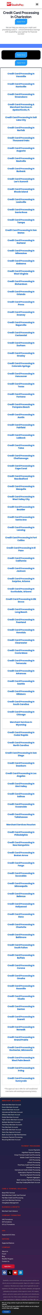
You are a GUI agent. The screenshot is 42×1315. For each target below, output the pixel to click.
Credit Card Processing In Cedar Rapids (21, 733)
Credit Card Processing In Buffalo (21, 956)
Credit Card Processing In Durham (21, 344)
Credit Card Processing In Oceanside (21, 805)
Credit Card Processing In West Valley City (21, 498)
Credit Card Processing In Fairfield (21, 426)
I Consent (6, 1312)
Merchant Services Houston (21, 824)
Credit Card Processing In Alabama (21, 262)
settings (16, 1308)
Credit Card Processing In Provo (21, 303)
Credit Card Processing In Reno (21, 915)
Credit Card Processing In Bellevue (21, 895)
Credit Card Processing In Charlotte (21, 926)
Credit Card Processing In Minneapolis (21, 884)
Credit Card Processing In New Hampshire (21, 843)
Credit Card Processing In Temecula (21, 662)
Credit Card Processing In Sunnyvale (21, 1079)
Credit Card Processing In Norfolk (21, 129)
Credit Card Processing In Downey (21, 313)
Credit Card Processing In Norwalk (21, 1028)
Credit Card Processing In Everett (21, 1018)
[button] (37, 4)
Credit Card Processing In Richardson (21, 282)
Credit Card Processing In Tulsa (21, 446)
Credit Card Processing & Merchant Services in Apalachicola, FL (21, 107)
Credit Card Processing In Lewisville (21, 200)
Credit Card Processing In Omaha (21, 977)
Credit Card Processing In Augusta (21, 149)
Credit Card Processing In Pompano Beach (21, 405)
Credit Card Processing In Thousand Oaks (21, 139)
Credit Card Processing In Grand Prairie (21, 1038)
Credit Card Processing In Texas (21, 385)
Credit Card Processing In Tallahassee (21, 815)
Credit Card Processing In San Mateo (21, 231)
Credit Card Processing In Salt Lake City (21, 118)
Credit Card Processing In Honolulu (21, 631)
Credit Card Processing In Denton (21, 1007)
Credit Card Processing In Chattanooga (21, 457)
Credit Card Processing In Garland (21, 241)
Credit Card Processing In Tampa (21, 221)
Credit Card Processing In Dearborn (21, 764)
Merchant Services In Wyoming (21, 723)
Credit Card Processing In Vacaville (21, 75)
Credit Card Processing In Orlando (21, 293)
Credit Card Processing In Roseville (21, 987)
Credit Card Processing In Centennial (21, 334)
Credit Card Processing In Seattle (21, 682)
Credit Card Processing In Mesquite (21, 487)
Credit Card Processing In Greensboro (21, 95)
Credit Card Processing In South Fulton (21, 946)
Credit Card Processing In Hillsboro (21, 692)
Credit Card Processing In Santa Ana (21, 518)
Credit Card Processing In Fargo (21, 864)
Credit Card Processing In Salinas (21, 795)
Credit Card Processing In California (21, 559)
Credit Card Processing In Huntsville (21, 85)
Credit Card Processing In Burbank (21, 170)
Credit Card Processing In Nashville (21, 159)
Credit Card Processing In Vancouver (21, 375)
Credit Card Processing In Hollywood (21, 905)
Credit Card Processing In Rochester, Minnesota (21, 1048)
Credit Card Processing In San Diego (21, 754)
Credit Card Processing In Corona (21, 966)
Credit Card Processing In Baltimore (21, 936)
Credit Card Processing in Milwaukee (21, 252)
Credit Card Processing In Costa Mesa (21, 651)
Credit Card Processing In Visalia (21, 997)
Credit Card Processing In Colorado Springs (21, 364)
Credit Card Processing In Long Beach (21, 610)
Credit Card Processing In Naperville (21, 323)
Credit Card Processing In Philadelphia (21, 833)
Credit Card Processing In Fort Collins (21, 539)
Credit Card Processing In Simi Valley (21, 785)
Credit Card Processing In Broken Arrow (21, 854)
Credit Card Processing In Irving (21, 1069)
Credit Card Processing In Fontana (21, 395)
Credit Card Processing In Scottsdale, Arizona (21, 590)
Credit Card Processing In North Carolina (21, 744)
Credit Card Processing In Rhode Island (21, 190)
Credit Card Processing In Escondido (21, 874)
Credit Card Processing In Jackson (21, 569)
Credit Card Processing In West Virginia (21, 272)
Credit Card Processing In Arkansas (21, 672)
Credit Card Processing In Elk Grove (21, 600)
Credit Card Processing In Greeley (21, 354)
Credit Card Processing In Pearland (21, 621)
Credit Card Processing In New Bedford (21, 477)
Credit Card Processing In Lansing (21, 528)
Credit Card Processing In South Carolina (21, 703)
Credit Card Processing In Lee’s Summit (21, 180)
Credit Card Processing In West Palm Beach (21, 1059)
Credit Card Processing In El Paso (21, 549)
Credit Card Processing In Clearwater (21, 641)
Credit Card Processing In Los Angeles (21, 774)
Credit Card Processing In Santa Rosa (21, 211)
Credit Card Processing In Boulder (21, 508)
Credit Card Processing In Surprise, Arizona (21, 580)
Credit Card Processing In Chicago (21, 713)
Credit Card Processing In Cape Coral (21, 467)
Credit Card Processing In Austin (21, 416)
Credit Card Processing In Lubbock (21, 436)
